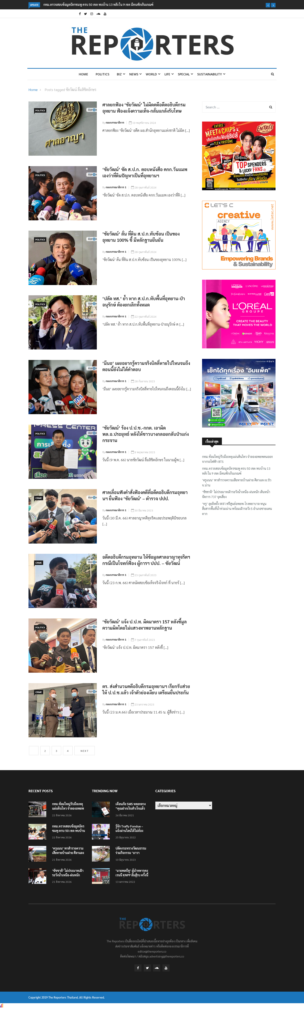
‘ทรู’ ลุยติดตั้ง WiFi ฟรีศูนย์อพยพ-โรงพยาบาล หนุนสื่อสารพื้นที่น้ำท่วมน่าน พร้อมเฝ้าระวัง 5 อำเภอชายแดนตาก (237, 509)
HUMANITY (41, 368)
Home (83, 74)
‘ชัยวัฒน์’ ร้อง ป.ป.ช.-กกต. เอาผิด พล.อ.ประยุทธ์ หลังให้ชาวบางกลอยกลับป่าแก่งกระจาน (145, 434)
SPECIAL (184, 74)
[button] (268, 5)
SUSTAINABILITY (209, 74)
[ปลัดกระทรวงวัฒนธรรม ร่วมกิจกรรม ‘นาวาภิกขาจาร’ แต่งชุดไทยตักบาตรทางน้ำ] (102, 854)
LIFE (167, 74)
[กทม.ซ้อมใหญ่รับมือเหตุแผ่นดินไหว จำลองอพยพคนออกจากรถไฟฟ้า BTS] (38, 810)
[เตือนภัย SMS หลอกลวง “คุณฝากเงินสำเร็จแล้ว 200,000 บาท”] (102, 810)
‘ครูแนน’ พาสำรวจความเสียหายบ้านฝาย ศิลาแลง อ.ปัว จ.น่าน (236, 482)
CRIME (38, 497)
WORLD (151, 74)
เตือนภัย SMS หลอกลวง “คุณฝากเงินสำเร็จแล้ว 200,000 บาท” (131, 808)
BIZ (119, 74)
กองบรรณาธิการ (115, 122)
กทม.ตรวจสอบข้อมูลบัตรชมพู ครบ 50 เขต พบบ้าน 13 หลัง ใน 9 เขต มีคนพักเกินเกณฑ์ (98, 4)
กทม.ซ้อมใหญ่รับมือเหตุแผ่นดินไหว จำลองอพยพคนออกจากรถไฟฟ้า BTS (237, 459)
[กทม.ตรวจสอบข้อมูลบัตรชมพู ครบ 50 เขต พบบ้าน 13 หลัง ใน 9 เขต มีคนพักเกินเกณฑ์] (38, 832)
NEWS (133, 74)
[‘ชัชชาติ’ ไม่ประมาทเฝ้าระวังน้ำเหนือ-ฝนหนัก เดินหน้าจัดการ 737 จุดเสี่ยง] (38, 876)
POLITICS (102, 74)
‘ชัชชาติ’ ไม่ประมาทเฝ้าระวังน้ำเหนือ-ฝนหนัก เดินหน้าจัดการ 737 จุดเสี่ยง (236, 494)
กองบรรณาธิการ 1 (116, 187)
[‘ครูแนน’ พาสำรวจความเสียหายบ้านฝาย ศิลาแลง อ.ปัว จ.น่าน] (38, 854)
